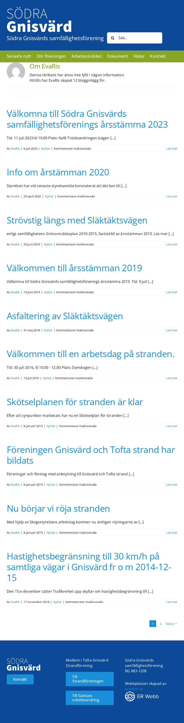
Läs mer (171, 148)
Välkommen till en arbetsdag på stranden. (91, 353)
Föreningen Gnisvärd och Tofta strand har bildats (91, 454)
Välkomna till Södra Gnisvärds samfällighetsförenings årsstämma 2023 (87, 118)
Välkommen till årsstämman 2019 (74, 268)
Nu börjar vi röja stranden (58, 508)
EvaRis (15, 148)
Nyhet (45, 148)
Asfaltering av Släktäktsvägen (65, 316)
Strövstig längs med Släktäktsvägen (77, 220)
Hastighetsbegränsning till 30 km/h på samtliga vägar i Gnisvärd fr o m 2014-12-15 (89, 567)
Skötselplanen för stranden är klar (75, 401)
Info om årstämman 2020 (58, 172)
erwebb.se (134, 688)
